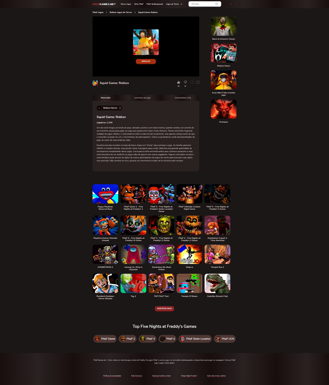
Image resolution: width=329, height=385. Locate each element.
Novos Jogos (126, 4)
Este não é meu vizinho (216, 376)
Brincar (146, 61)
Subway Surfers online (161, 376)
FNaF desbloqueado (155, 4)
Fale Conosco (136, 376)
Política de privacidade (112, 376)
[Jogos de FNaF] (104, 4)
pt (231, 4)
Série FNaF (138, 4)
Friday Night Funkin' (189, 376)
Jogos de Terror (172, 4)
